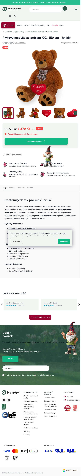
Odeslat (10, 359)
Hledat (65, 8)
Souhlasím (63, 241)
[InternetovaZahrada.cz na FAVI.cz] (68, 409)
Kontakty (76, 9)
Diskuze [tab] (30, 188)
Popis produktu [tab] (9, 188)
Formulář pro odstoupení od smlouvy (29, 407)
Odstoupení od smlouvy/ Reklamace (31, 413)
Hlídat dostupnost (34, 141)
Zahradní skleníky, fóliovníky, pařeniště (50, 405)
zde (55, 236)
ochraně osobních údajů (35, 375)
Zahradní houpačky (50, 416)
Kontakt (70, 396)
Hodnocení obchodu (31, 428)
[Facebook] (4, 400)
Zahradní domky (49, 401)
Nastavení (17, 241)
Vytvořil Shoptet (71, 470)
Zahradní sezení (49, 398)
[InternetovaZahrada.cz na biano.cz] (75, 409)
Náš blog (27, 431)
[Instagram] (8, 400)
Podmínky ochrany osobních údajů (30, 418)
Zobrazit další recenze (40, 317)
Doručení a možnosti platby (31, 397)
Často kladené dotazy (29, 423)
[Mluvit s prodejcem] (12, 154)
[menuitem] (8, 25)
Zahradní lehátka (50, 410)
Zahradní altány (49, 413)
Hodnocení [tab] (20, 188)
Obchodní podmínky (30, 401)
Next (79, 304)
